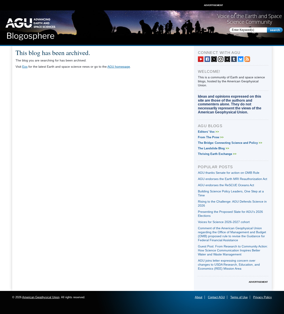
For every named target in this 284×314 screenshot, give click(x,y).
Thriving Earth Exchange (217, 154)
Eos (25, 66)
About (198, 297)
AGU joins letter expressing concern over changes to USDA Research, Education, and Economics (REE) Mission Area (229, 264)
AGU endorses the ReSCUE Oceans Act (226, 185)
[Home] (30, 28)
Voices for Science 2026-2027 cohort (224, 222)
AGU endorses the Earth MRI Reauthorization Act (232, 179)
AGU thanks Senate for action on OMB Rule (228, 172)
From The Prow (211, 137)
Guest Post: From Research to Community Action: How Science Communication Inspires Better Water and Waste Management (233, 250)
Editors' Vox (208, 131)
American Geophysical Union (40, 297)
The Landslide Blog (213, 148)
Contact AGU (216, 297)
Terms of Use (239, 297)
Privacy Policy (262, 297)
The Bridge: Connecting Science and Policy (230, 142)
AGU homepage (118, 66)
